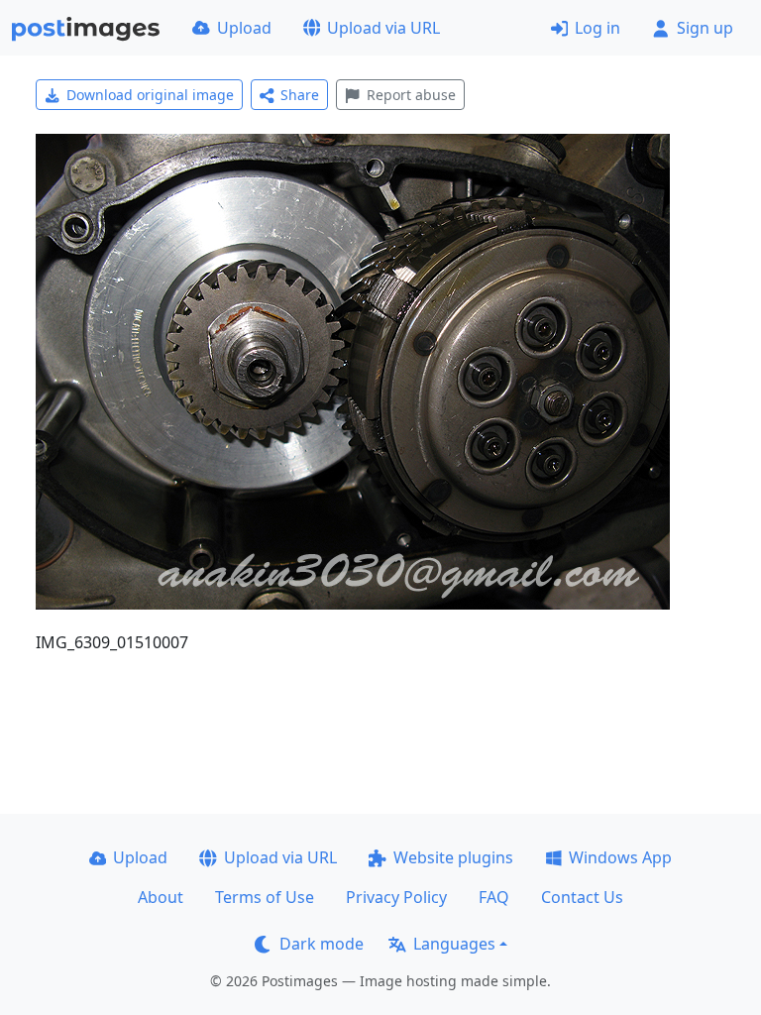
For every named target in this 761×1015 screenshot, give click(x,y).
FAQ (494, 897)
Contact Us (582, 897)
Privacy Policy (396, 897)
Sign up (705, 28)
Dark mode (321, 944)
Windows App (620, 857)
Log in (597, 28)
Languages (454, 944)
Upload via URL (383, 28)
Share (299, 94)
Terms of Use (264, 897)
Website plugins (453, 857)
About (160, 897)
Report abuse (411, 94)
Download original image (150, 94)
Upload (244, 28)
